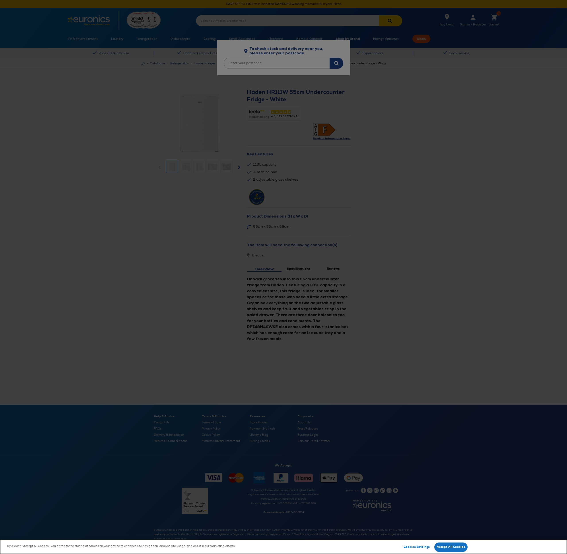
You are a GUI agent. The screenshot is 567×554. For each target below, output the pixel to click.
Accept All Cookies (451, 547)
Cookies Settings (417, 547)
